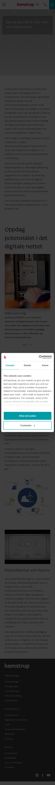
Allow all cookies (27, 415)
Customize (25, 425)
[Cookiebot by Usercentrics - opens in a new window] (39, 357)
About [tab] (45, 365)
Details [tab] (27, 365)
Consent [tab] (10, 365)
